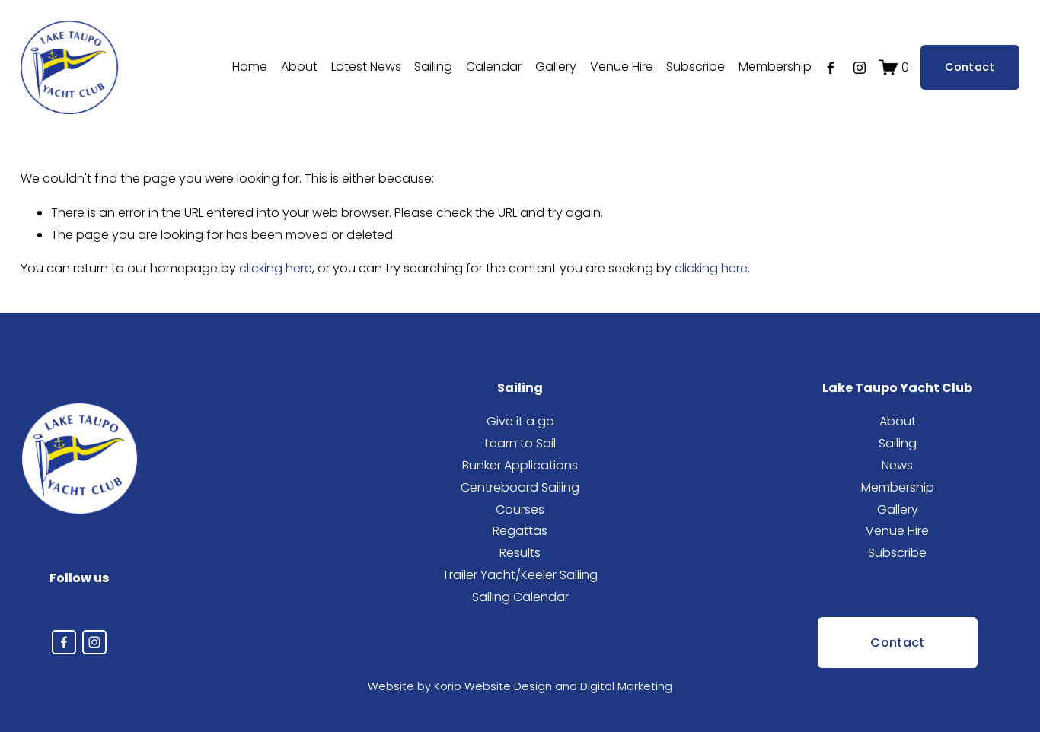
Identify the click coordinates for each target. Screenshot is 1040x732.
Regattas (520, 530)
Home (249, 66)
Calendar (494, 66)
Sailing (898, 443)
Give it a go (520, 421)
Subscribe (695, 66)
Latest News (366, 66)
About (299, 66)
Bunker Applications (520, 465)
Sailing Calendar (520, 597)
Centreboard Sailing (520, 487)
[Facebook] (830, 67)
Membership (775, 66)
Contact (970, 67)
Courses (520, 509)
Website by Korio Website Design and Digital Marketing (520, 686)
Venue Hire (621, 66)
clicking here (275, 268)
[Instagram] (859, 67)
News (897, 465)
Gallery (555, 66)
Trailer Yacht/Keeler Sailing (520, 575)
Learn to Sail (520, 443)
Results (520, 553)
